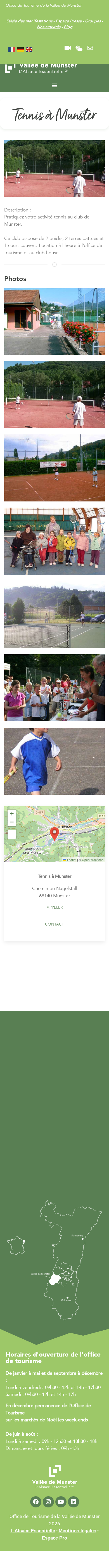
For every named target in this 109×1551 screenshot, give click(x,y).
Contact (54, 924)
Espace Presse (69, 21)
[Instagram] (48, 1501)
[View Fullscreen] (12, 834)
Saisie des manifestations (29, 21)
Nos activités (48, 27)
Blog (68, 27)
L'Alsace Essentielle (33, 1530)
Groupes (93, 21)
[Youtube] (61, 1501)
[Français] (12, 49)
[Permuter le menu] (54, 85)
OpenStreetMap (92, 859)
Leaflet (71, 859)
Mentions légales (77, 1530)
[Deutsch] (20, 49)
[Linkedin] (73, 1501)
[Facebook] (35, 1501)
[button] (52, 322)
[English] (29, 49)
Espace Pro (54, 1538)
